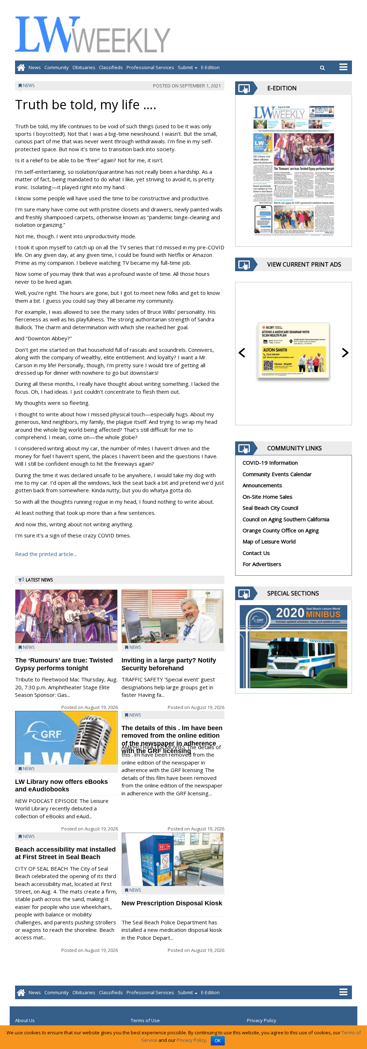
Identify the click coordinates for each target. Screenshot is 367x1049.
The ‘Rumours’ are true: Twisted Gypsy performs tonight (64, 664)
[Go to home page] (21, 67)
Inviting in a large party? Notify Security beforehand (168, 664)
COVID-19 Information (270, 462)
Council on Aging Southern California (286, 519)
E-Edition (210, 67)
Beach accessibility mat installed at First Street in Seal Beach (65, 853)
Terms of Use (145, 1020)
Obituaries (83, 67)
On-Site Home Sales (267, 496)
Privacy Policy (261, 1020)
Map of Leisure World (269, 541)
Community (56, 67)
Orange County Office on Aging (281, 530)
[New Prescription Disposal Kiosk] (172, 867)
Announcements (262, 485)
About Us (25, 1020)
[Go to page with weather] (298, 34)
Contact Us (256, 552)
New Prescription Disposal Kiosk (171, 903)
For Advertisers (262, 563)
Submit (186, 67)
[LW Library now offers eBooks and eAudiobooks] (66, 762)
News (35, 67)
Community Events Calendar (277, 474)
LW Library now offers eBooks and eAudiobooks (61, 785)
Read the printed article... (46, 553)
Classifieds (111, 67)
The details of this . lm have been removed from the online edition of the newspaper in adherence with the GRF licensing (172, 739)
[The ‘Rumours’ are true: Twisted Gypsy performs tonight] (66, 617)
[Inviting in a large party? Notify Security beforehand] (172, 630)
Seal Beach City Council (270, 507)
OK (218, 1040)
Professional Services (150, 67)
